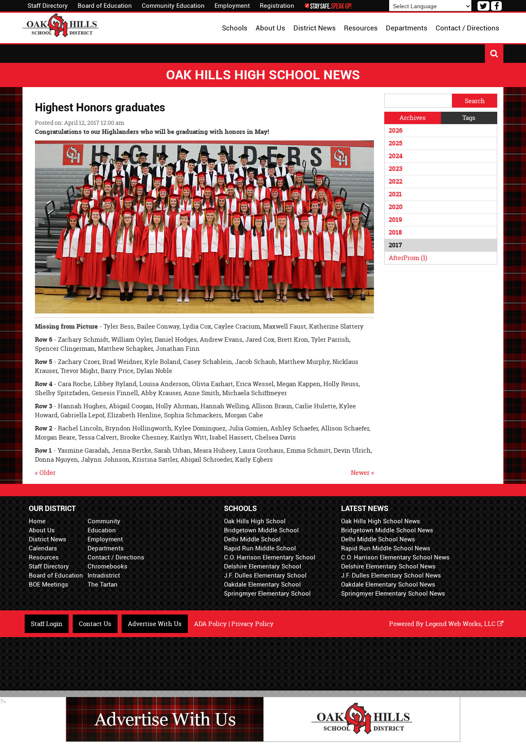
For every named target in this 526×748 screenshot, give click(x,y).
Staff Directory (48, 5)
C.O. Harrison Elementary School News (395, 557)
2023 (395, 168)
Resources (44, 557)
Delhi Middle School (252, 539)
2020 (396, 207)
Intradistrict (104, 575)
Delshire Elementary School (262, 566)
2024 (395, 156)
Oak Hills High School (255, 521)
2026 (395, 130)
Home (37, 521)
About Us (42, 530)
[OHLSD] (61, 24)
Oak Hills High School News (380, 521)
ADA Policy (210, 623)
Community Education (173, 5)
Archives (412, 117)
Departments (106, 548)
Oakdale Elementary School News (388, 584)
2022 (395, 181)
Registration (277, 5)
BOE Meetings (48, 584)
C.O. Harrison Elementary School (269, 557)
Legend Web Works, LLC (461, 623)
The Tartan (103, 584)
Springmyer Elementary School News (393, 593)
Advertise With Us (155, 623)
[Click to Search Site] (494, 53)
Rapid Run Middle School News (385, 548)
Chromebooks (107, 566)
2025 (395, 143)
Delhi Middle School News (378, 539)
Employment (232, 5)
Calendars (43, 548)
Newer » (362, 472)
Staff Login (46, 623)
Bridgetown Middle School (261, 530)
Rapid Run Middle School (260, 548)
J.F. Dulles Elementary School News (391, 575)
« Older (45, 472)
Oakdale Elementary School (262, 584)
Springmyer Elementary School (267, 593)
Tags (468, 117)
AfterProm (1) (408, 257)
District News (47, 539)
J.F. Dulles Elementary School (265, 575)
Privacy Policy (252, 623)
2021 (395, 194)
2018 (395, 232)
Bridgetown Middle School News (387, 530)
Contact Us (95, 623)
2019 (395, 219)
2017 (395, 245)
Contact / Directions (116, 557)
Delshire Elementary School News (388, 566)
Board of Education (105, 5)
